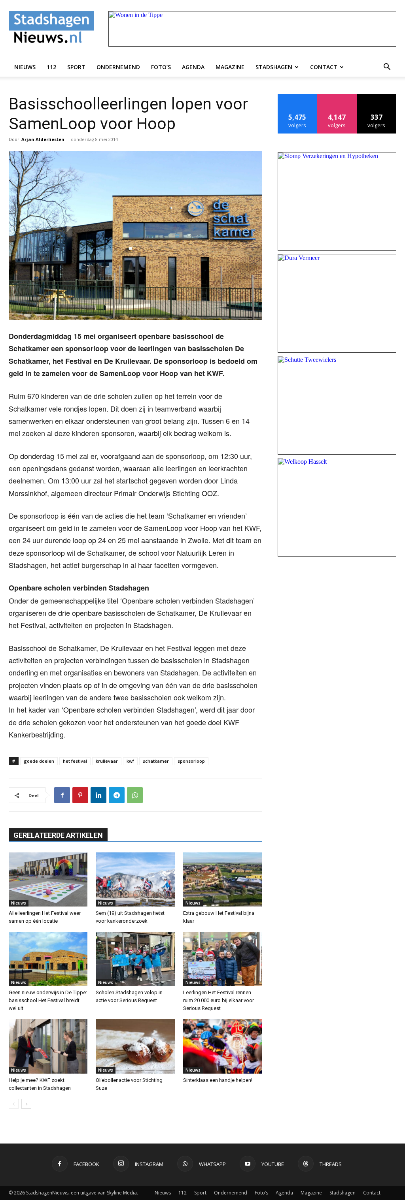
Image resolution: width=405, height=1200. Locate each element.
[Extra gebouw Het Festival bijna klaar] (222, 879)
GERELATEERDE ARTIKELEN (58, 835)
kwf (130, 761)
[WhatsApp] (135, 795)
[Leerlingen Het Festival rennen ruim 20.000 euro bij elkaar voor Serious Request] (222, 959)
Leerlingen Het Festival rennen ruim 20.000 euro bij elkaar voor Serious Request (218, 1000)
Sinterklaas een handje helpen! (217, 1080)
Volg (337, 97)
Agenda (193, 67)
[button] (386, 67)
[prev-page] (14, 1104)
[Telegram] (117, 795)
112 (51, 67)
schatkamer (156, 761)
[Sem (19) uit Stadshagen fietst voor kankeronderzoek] (135, 879)
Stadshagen (273, 67)
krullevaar (107, 761)
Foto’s (161, 67)
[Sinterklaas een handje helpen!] (222, 1046)
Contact (323, 67)
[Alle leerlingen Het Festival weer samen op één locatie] (48, 879)
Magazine (230, 67)
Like (297, 97)
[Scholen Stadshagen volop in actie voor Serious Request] (135, 959)
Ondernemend (118, 67)
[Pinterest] (80, 795)
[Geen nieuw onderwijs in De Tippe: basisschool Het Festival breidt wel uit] (48, 959)
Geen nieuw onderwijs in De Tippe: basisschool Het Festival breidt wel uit (48, 1000)
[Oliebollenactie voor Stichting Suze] (135, 1046)
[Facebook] (62, 795)
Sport (76, 67)
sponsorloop (191, 761)
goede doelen (39, 761)
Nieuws (25, 67)
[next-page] (26, 1104)
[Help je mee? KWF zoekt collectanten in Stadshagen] (48, 1046)
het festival (75, 761)
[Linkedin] (98, 795)
